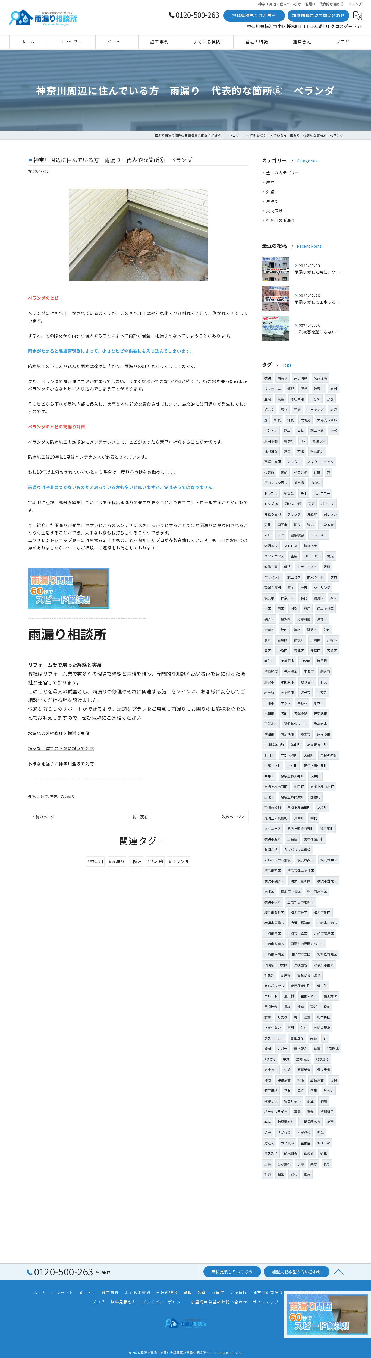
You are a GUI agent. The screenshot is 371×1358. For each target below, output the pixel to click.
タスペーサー (274, 1038)
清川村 (289, 996)
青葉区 (283, 639)
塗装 (294, 556)
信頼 (333, 1080)
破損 (267, 1048)
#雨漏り (117, 861)
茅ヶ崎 (269, 692)
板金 (281, 399)
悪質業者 (304, 1069)
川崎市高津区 (324, 933)
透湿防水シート (295, 723)
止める (309, 1153)
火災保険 (274, 210)
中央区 (306, 660)
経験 (327, 566)
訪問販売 (302, 1059)
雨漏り (283, 377)
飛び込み (322, 1059)
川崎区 (315, 639)
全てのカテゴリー (282, 172)
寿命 (313, 1038)
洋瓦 (290, 420)
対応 (267, 1174)
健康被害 (297, 535)
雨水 (333, 430)
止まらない (272, 1027)
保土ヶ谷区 (325, 608)
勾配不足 (300, 713)
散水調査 (290, 1153)
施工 (287, 430)
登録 (310, 1111)
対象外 (269, 975)
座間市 (269, 734)
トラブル (271, 493)
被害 (304, 587)
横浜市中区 (328, 860)
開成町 (315, 797)
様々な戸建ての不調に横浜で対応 (61, 748)
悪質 (286, 1059)
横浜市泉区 (322, 912)
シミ (281, 535)
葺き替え (300, 1048)
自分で (315, 399)
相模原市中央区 (275, 964)
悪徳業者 (284, 1080)
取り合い (307, 682)
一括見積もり (310, 1121)
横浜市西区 (305, 860)
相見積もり (286, 1121)
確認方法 (271, 1100)
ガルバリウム (274, 985)
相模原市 (287, 660)
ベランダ (300, 472)
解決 (287, 566)
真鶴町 (299, 818)
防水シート (315, 577)
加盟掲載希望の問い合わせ (318, 15)
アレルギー (318, 535)
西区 (333, 598)
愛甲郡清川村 (314, 838)
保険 (304, 388)
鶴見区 (319, 598)
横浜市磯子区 (274, 881)
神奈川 (319, 388)
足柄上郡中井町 (315, 765)
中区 (267, 608)
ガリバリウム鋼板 (297, 849)
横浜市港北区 (327, 881)
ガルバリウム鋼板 (277, 860)
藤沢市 (269, 682)
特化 (304, 598)
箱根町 (322, 807)
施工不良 (317, 430)
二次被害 (327, 524)
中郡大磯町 (289, 755)
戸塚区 (322, 619)
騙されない (292, 1100)
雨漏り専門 (272, 587)
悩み (307, 1174)
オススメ (271, 1153)
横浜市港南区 (317, 891)
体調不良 (271, 545)
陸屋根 (322, 660)
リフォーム (272, 388)
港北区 (269, 891)
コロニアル (312, 556)
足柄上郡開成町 (292, 797)
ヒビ (300, 430)
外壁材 (312, 514)
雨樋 (297, 409)
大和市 (269, 713)
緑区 (297, 629)
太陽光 (306, 420)
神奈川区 (287, 598)
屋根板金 (271, 1006)
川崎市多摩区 (274, 943)
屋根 (270, 182)
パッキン (327, 503)
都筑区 (299, 639)
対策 (287, 1069)
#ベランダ (179, 861)
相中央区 (323, 1017)
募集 (297, 1111)
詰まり (269, 409)
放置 (267, 1017)
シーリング (322, 587)
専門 (290, 1027)
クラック (294, 514)
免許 (300, 1090)
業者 (313, 1163)
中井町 (269, 776)
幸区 (267, 650)
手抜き (322, 692)
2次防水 (270, 1059)
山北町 (269, 797)
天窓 (311, 503)
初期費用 (327, 1111)
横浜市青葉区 (274, 922)
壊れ (284, 409)
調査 (287, 451)
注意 (307, 1017)
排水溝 (299, 482)
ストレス (290, 545)
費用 (307, 608)
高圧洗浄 (297, 1038)
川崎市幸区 (272, 933)
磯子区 (269, 619)
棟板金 (289, 493)
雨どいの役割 (320, 1006)
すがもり (284, 1132)
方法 (300, 451)
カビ (267, 535)
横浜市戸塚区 (291, 891)
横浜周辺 (317, 451)
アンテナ (271, 430)
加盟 (310, 1100)
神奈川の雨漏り (62, 796)
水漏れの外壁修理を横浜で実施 (59, 733)
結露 (317, 1048)
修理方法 (319, 440)
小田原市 (287, 682)
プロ (333, 577)
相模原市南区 (324, 964)
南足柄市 (287, 734)
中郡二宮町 (272, 765)
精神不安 (310, 545)
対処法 (269, 1143)
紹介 (297, 524)
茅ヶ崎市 (287, 692)
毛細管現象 (322, 1027)
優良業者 (324, 1069)
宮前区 (332, 650)
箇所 (284, 472)
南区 (281, 608)
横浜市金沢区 (300, 881)
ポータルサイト (275, 1111)
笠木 (304, 493)
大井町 (315, 776)
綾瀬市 (306, 734)
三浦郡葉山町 (274, 744)
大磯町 (309, 755)
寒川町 (269, 755)
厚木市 (319, 702)
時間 (313, 818)
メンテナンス (274, 556)
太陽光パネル (327, 420)
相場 (323, 1100)
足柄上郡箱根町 (298, 807)
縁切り (289, 440)
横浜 (267, 377)
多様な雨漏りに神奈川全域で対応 (61, 763)
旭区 (284, 629)
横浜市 (269, 598)
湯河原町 (327, 828)
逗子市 (306, 692)
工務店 (292, 838)
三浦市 (269, 702)
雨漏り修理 (272, 461)
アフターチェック (320, 461)
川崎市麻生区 (300, 954)
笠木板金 (290, 671)
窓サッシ (330, 514)
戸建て (42, 796)
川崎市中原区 (297, 933)
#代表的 (155, 861)
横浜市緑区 (272, 901)
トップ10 (271, 503)
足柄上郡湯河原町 (300, 828)
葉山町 (296, 744)
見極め (329, 1090)
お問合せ (271, 849)
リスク (283, 1017)
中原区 (283, 650)
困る (294, 608)
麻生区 (269, 660)
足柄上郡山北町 (322, 786)
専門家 (283, 524)
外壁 (31, 796)
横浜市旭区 (272, 838)
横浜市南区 (272, 870)
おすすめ (324, 1143)
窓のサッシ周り (275, 482)
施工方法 (330, 996)
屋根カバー (309, 996)
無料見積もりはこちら (254, 15)
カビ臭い (287, 1143)
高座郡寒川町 (317, 744)
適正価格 (271, 1090)
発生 (320, 1132)
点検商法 (271, 1069)
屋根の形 (324, 734)
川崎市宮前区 (274, 954)
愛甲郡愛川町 (300, 985)
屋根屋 (306, 1143)
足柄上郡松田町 (275, 786)
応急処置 (304, 619)
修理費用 (297, 399)
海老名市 (320, 723)
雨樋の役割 (272, 807)
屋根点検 (304, 1132)
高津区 (299, 650)
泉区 (267, 639)
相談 (281, 1174)
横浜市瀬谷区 (274, 912)
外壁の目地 (272, 514)
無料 (267, 1121)
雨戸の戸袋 (293, 503)
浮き (330, 399)
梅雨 (330, 1121)
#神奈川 (95, 861)
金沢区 (286, 619)
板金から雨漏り (308, 975)
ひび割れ (284, 1163)
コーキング (315, 409)
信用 (313, 1090)
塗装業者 (317, 1080)
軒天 (323, 682)
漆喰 (300, 1006)
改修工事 (271, 566)
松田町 (299, 786)
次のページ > (233, 816)
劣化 (323, 1153)
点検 (267, 1132)
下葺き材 (271, 723)
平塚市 (309, 671)
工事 (267, 1163)
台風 (330, 556)
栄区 (327, 629)
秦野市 (302, 702)
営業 (287, 1090)
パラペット (272, 577)
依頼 (327, 1163)
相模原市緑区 (327, 954)
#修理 (136, 861)
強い (310, 524)
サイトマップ (266, 1302)
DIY (303, 440)
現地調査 (271, 451)
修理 (290, 388)
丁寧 (300, 1163)
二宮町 (292, 765)
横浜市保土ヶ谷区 (300, 870)
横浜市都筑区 (300, 922)
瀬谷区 (312, 629)
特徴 (267, 1080)
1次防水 (333, 1048)
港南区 (269, 629)
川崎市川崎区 (327, 922)
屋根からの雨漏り (300, 901)
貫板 (287, 1006)
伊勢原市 (320, 713)
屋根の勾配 (328, 755)
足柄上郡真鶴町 (275, 818)
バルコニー (322, 493)
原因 (333, 388)
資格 (300, 1080)
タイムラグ (272, 828)
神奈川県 (300, 377)
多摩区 (315, 650)
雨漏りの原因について (307, 943)
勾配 (284, 713)
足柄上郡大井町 (292, 776)
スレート (271, 996)
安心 (294, 1174)
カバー (283, 1048)
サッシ (286, 702)
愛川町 (322, 985)
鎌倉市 (325, 671)
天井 (267, 524)
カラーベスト (307, 566)
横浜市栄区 (299, 912)
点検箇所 (300, 964)
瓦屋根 (286, 975)
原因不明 (271, 440)
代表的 (269, 472)
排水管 (315, 482)
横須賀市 (271, 671)
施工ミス (294, 577)
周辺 (333, 409)
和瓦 (277, 420)
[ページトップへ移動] (339, 1271)
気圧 (304, 1027)
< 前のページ (43, 816)
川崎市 (332, 639)
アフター (294, 461)
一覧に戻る (138, 816)
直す (290, 587)
